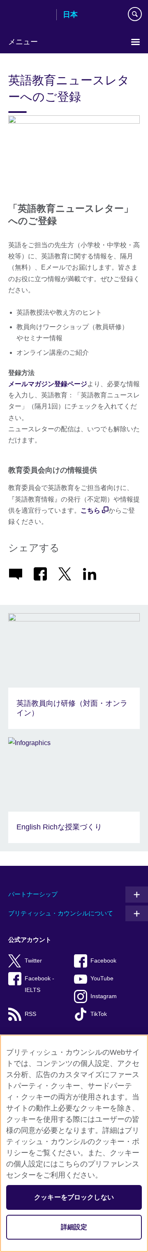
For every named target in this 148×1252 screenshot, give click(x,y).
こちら (90, 510)
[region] (74, 1143)
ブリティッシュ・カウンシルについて (60, 913)
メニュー (23, 42)
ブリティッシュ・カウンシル (29, 15)
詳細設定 (74, 1226)
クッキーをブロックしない (74, 1197)
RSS (30, 1014)
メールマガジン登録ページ (47, 383)
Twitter (33, 961)
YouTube (101, 978)
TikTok (98, 1014)
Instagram (103, 996)
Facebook (103, 961)
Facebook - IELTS (39, 984)
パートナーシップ (33, 894)
